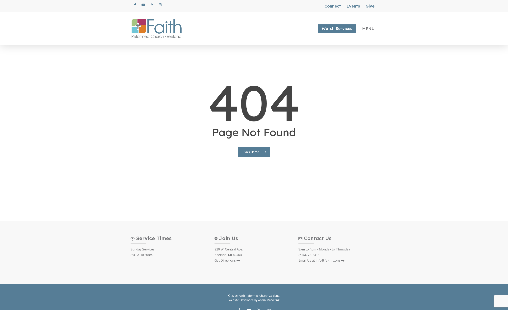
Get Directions (226, 260)
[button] (370, 29)
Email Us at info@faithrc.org (319, 260)
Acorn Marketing (268, 300)
